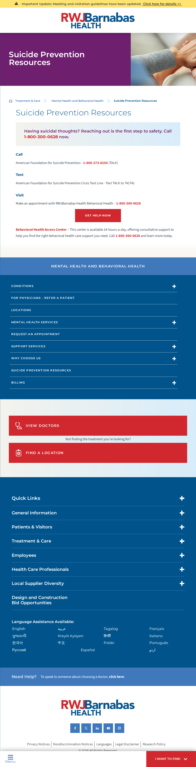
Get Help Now (98, 215)
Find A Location (45, 453)
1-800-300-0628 (41, 136)
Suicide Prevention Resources (41, 370)
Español (88, 650)
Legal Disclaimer (127, 744)
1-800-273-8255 (95, 162)
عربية (62, 629)
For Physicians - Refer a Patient (43, 298)
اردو (152, 650)
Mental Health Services (34, 322)
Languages (104, 744)
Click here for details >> (162, 4)
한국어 (17, 643)
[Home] (98, 20)
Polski (109, 643)
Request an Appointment (35, 334)
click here (116, 676)
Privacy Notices (38, 744)
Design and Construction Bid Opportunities (39, 600)
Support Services (28, 346)
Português (158, 643)
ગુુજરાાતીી (19, 636)
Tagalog (111, 629)
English (18, 629)
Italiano (156, 636)
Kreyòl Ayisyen (70, 636)
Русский (19, 650)
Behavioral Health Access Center (41, 229)
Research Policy (154, 744)
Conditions (22, 286)
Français (156, 629)
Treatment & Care (27, 100)
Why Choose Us (26, 358)
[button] (171, 759)
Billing (18, 382)
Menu (10, 761)
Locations (21, 310)
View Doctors (43, 426)
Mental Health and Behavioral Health (77, 100)
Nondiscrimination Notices (73, 744)
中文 (61, 643)
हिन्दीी (107, 636)
